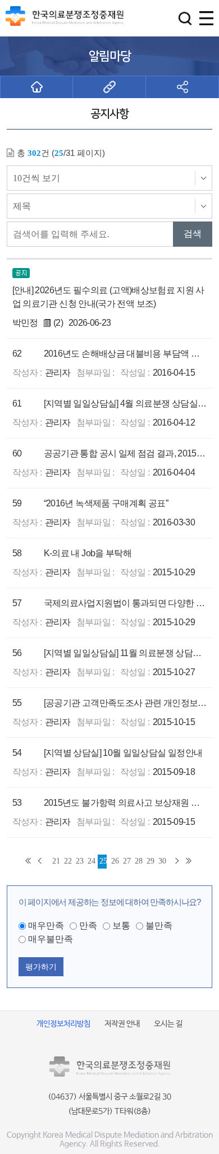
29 (150, 861)
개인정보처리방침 (63, 1023)
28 (138, 861)
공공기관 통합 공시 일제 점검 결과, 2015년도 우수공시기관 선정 (126, 453)
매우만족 (46, 925)
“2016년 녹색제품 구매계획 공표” (106, 503)
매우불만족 (50, 939)
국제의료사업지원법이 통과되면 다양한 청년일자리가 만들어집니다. (126, 603)
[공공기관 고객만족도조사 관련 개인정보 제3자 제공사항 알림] (126, 703)
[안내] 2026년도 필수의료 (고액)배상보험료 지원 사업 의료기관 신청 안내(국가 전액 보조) (108, 296)
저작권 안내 (122, 1023)
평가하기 (41, 966)
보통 (121, 925)
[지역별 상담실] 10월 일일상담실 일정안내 (123, 753)
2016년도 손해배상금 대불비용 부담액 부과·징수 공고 (126, 353)
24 (91, 861)
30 (162, 861)
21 (56, 861)
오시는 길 (168, 1023)
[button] (185, 18)
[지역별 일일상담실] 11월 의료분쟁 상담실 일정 (126, 653)
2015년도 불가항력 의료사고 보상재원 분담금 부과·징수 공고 (126, 802)
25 (103, 861)
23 (79, 861)
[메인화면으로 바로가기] (36, 87)
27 (126, 861)
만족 (88, 925)
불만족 (158, 925)
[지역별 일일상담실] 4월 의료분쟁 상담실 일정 (126, 403)
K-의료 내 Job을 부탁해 (87, 553)
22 (67, 861)
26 (114, 861)
